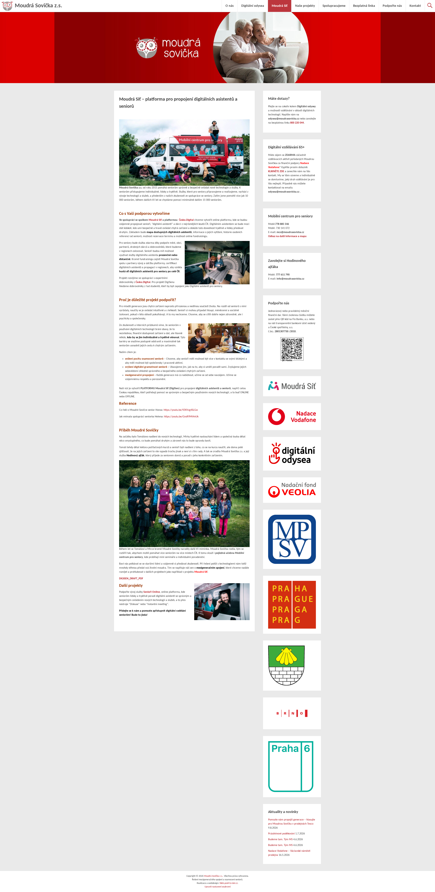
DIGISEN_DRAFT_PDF (131, 578)
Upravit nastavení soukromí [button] (218, 887)
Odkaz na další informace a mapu (287, 236)
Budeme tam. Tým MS (280, 839)
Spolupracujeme (334, 6)
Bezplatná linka (364, 6)
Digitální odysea (252, 6)
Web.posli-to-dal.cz (229, 883)
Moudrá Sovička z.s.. (213, 876)
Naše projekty (305, 6)
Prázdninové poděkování (281, 833)
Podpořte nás (392, 6)
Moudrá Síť (280, 6)
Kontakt (415, 6)
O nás (229, 6)
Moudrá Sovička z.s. (38, 6)
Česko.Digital (186, 220)
